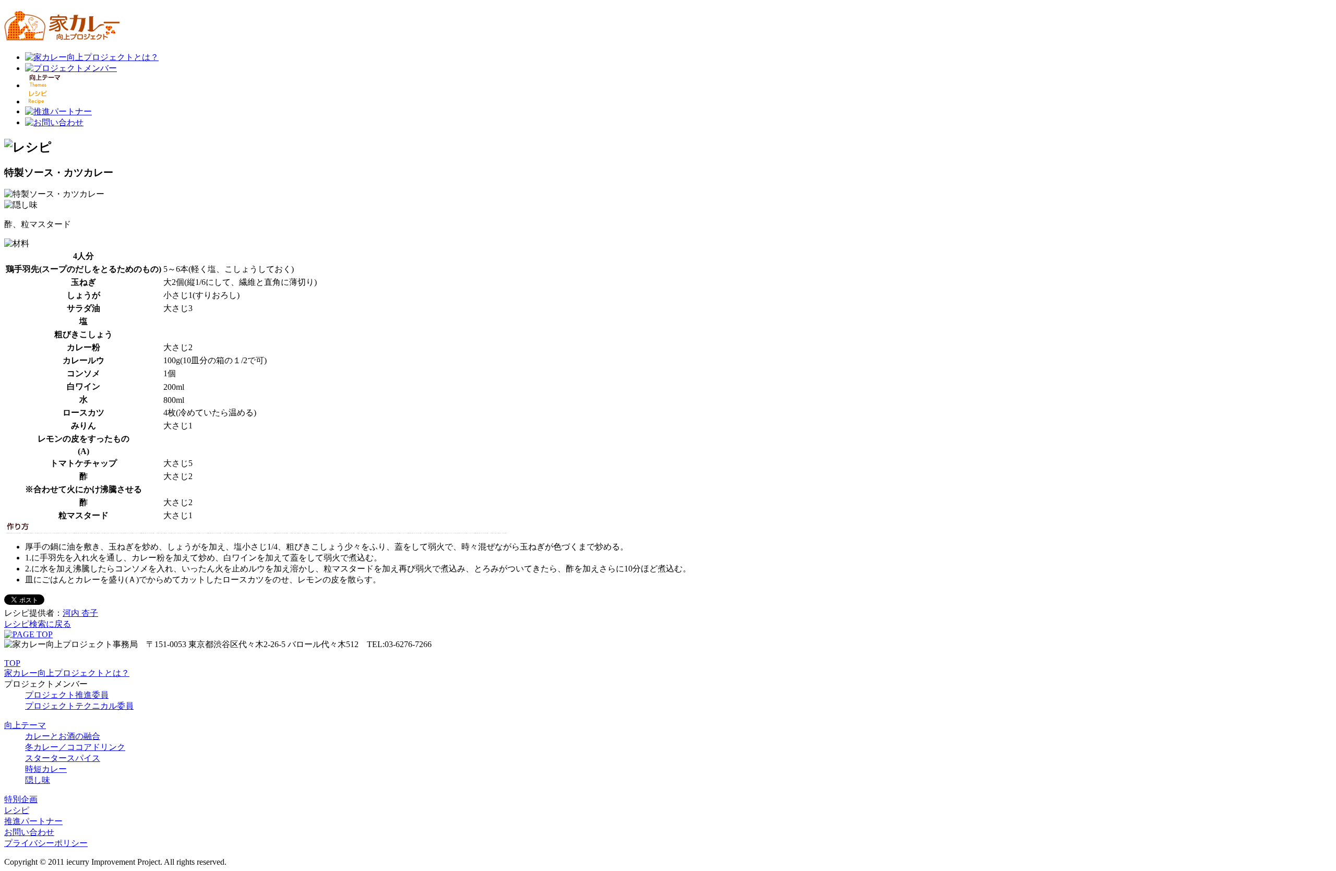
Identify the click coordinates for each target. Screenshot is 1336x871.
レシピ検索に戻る (37, 623)
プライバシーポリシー (46, 843)
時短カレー (46, 769)
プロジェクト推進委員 (67, 694)
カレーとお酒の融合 (62, 736)
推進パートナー (33, 821)
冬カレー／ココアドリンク (75, 747)
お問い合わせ (29, 832)
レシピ (16, 810)
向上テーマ (25, 725)
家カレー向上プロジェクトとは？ (66, 673)
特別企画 (21, 799)
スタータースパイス (62, 758)
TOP (12, 663)
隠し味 (37, 779)
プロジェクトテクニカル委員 (79, 705)
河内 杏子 (80, 612)
